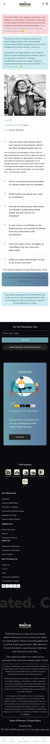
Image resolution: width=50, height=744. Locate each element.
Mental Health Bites (10, 503)
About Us (6, 565)
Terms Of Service (17, 720)
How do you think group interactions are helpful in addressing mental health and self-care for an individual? (26, 211)
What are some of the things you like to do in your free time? (27, 261)
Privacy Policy (34, 720)
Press (4, 573)
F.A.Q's (4, 569)
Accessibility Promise (10, 581)
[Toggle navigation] (4, 4)
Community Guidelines (11, 577)
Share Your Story (8, 529)
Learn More (20, 437)
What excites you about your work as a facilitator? (26, 196)
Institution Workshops (11, 550)
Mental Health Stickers (11, 519)
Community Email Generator (13, 511)
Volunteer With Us (9, 537)
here (27, 714)
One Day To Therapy (10, 507)
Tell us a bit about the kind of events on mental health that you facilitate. (26, 183)
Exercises (6, 499)
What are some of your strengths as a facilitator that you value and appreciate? (26, 247)
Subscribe (25, 340)
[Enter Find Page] (43, 4)
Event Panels (7, 554)
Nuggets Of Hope (9, 515)
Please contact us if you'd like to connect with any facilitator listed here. (25, 28)
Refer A (8, 533)
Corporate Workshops (11, 546)
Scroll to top (25, 726)
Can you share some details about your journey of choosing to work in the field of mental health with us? (26, 145)
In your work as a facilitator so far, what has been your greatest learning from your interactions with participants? (27, 230)
